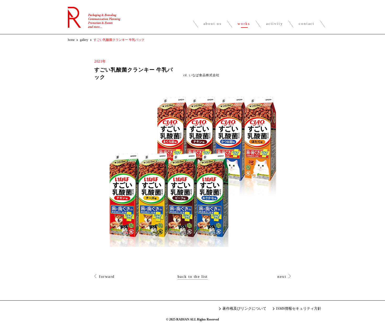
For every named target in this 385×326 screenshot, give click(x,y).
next (281, 276)
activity (274, 24)
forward (107, 276)
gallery (84, 40)
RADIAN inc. (94, 17)
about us (213, 24)
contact (307, 24)
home (71, 40)
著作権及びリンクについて (244, 309)
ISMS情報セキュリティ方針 (298, 309)
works (244, 24)
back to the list (193, 276)
